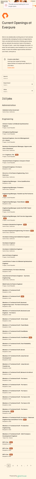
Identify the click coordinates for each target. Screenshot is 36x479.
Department (6, 83)
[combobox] (3, 85)
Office (5, 89)
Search (5, 76)
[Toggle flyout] (32, 84)
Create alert (11, 67)
